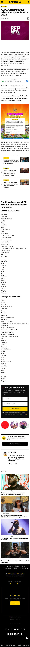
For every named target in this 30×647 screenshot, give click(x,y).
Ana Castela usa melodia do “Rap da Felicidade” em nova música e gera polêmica (14, 516)
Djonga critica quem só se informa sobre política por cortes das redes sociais (13, 493)
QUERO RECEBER (15, 408)
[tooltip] (9, 463)
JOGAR (15, 603)
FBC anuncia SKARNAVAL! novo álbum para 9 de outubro (14, 539)
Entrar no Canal (16, 443)
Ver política (24, 414)
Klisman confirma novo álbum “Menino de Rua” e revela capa (15, 561)
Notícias (3, 6)
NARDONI (5, 18)
